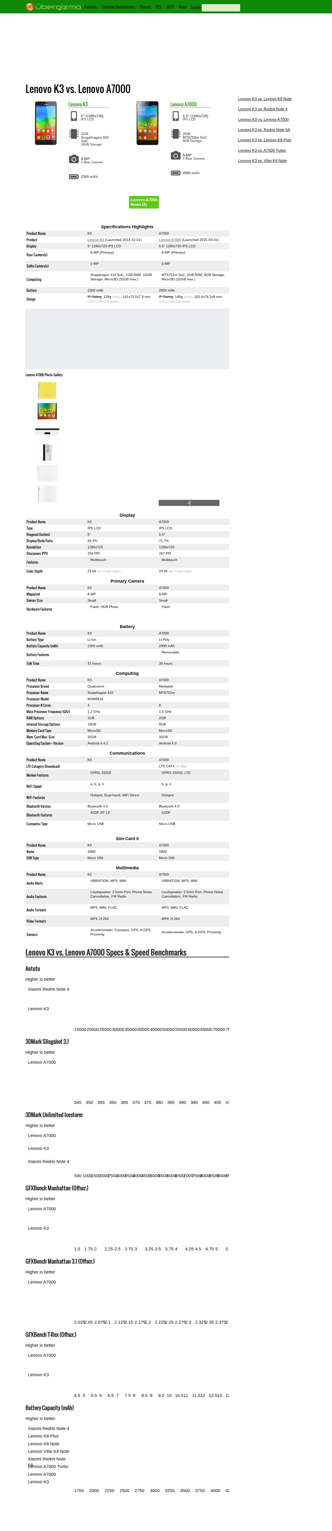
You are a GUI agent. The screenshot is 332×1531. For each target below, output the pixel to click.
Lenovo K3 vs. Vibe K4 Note (262, 161)
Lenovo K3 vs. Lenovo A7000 (263, 120)
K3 (85, 104)
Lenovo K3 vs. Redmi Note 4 (263, 109)
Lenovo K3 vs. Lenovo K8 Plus (264, 140)
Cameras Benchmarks (118, 7)
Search (195, 7)
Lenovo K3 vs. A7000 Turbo (262, 150)
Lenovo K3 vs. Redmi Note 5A (264, 130)
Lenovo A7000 (170, 240)
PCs (159, 7)
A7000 (190, 104)
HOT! (170, 7)
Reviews (90, 7)
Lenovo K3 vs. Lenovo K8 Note (265, 99)
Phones (145, 7)
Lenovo (75, 104)
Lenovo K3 (95, 240)
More (182, 7)
